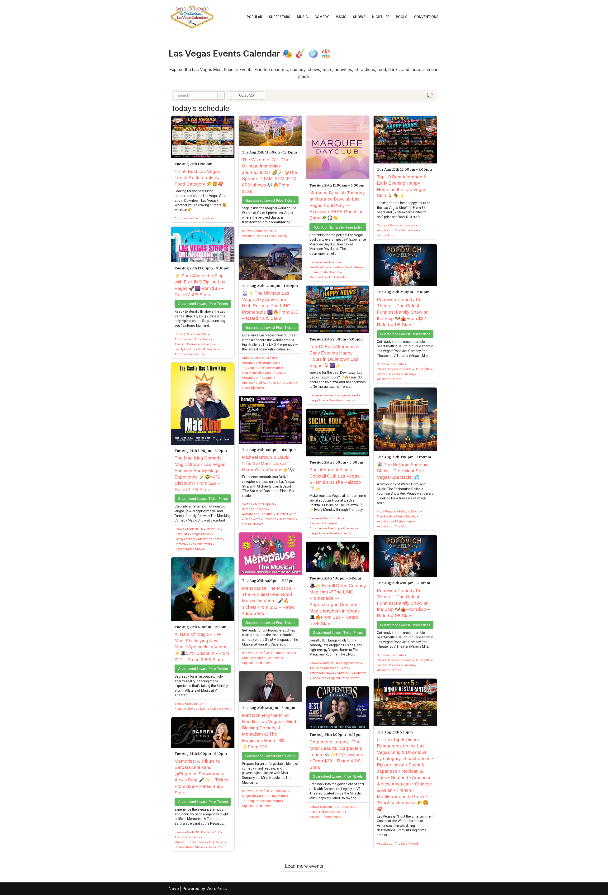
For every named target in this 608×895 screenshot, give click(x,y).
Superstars (279, 17)
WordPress (216, 888)
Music (302, 17)
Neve (174, 888)
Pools (401, 17)
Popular (254, 17)
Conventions (426, 17)
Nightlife (380, 17)
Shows (359, 17)
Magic (341, 17)
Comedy (321, 17)
